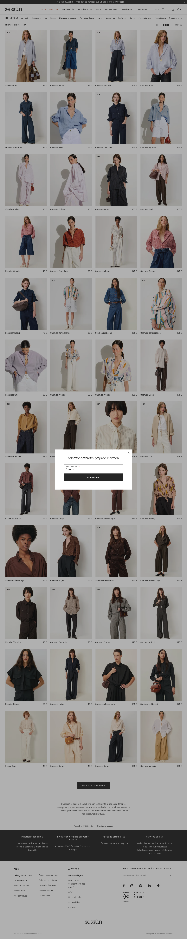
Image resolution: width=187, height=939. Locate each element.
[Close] (128, 452)
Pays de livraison (72, 466)
